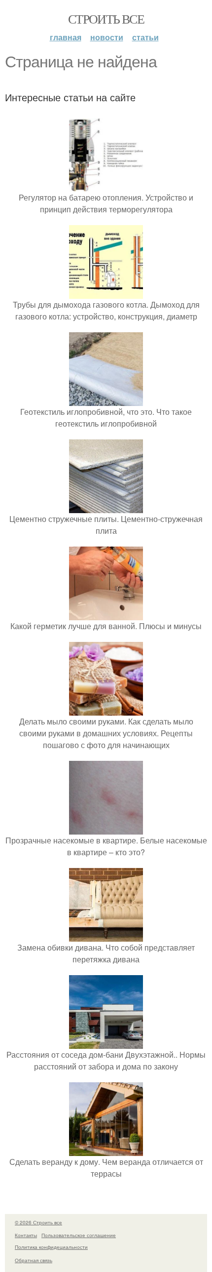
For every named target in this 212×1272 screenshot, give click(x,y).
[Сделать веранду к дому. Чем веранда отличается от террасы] (106, 1150)
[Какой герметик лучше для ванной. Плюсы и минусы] (106, 614)
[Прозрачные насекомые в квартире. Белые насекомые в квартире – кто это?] (106, 828)
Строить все (106, 18)
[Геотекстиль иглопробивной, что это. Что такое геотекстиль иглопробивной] (106, 399)
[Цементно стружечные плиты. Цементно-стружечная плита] (106, 507)
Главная (65, 37)
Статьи (145, 37)
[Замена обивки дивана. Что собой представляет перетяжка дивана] (106, 935)
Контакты (26, 1235)
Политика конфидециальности (51, 1246)
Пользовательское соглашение (78, 1235)
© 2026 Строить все (38, 1222)
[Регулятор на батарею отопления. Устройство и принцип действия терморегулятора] (106, 185)
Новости (106, 37)
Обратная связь (33, 1260)
